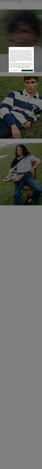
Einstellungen (15, 70)
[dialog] (21, 59)
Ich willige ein (27, 70)
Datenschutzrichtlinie (21, 67)
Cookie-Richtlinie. (27, 67)
